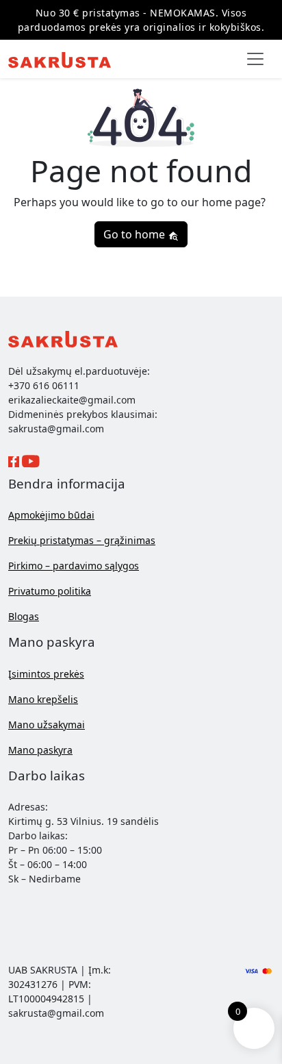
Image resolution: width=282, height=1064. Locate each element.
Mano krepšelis (43, 699)
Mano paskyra (40, 749)
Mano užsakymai (46, 724)
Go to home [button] (135, 234)
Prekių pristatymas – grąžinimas (81, 540)
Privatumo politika (49, 590)
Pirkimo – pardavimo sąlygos (73, 565)
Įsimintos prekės (46, 673)
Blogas (23, 616)
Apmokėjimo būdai (51, 514)
